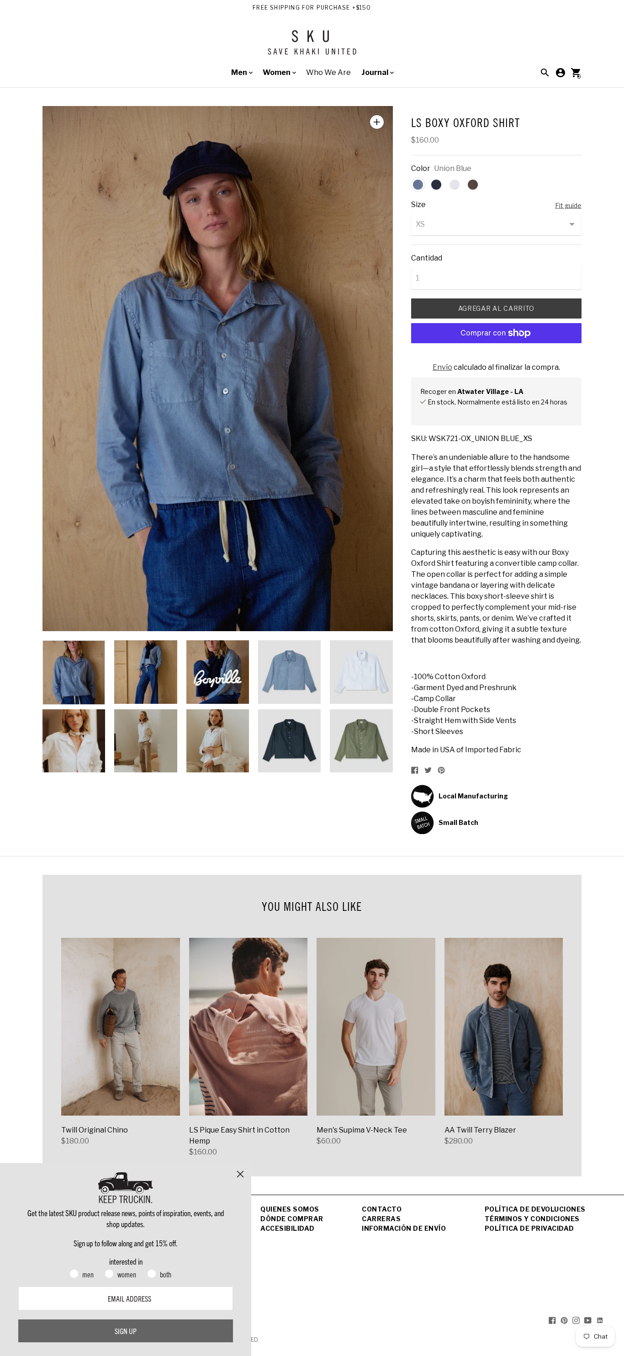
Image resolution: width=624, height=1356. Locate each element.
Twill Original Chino (94, 1130)
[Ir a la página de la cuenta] (560, 72)
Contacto (382, 1209)
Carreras (381, 1219)
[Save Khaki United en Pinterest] (564, 1319)
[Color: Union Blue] (418, 184)
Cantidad (426, 258)
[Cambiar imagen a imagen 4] (289, 671)
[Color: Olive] (473, 184)
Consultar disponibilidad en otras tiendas (481, 411)
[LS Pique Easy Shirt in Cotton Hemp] (248, 1027)
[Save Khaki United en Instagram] (576, 1319)
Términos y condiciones (532, 1219)
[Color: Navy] (436, 184)
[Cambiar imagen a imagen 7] (145, 740)
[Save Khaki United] (312, 46)
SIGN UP (126, 1330)
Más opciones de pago (496, 357)
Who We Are (328, 72)
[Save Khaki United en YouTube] (588, 1319)
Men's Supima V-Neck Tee (362, 1130)
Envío (442, 367)
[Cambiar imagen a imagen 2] (145, 671)
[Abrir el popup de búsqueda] (544, 72)
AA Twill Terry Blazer (480, 1130)
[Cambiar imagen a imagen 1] (73, 672)
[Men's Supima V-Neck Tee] (376, 1027)
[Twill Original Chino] (120, 1027)
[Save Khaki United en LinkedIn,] (599, 1319)
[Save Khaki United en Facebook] (552, 1319)
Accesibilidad (287, 1228)
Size (418, 205)
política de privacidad (529, 1228)
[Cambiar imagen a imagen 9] (289, 740)
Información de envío (404, 1228)
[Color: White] (454, 184)
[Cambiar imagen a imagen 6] (73, 740)
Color (420, 169)
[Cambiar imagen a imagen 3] (217, 671)
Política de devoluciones (535, 1209)
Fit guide (568, 205)
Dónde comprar (291, 1219)
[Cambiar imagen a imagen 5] (361, 671)
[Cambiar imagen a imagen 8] (217, 740)
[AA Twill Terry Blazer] (503, 1027)
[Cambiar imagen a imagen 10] (361, 740)
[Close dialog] (240, 1174)
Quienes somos (289, 1209)
